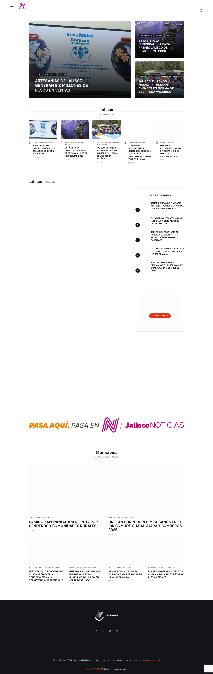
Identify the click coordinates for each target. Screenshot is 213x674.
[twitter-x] (103, 631)
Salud (129, 568)
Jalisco (63, 74)
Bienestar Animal (36, 568)
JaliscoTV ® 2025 (93, 669)
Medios (170, 35)
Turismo (50, 517)
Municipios (41, 517)
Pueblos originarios (170, 76)
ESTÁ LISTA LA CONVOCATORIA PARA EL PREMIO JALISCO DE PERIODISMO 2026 (156, 46)
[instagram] (117, 631)
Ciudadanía (133, 142)
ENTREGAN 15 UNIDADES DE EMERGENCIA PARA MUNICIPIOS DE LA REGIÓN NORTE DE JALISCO (84, 576)
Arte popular (50, 74)
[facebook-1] (96, 631)
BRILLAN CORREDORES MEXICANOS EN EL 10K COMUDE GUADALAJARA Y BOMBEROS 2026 (145, 526)
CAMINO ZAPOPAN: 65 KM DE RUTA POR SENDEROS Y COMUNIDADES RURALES (63, 524)
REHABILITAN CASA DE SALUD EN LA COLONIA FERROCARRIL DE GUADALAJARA (125, 574)
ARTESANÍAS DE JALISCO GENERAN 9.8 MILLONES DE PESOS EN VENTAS (61, 85)
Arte (38, 74)
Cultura (143, 76)
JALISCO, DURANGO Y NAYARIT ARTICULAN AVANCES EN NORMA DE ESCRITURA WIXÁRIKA (156, 86)
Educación (152, 568)
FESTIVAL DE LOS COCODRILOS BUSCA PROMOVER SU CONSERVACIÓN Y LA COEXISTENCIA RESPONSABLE (46, 576)
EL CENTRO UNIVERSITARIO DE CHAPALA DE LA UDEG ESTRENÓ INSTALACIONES (166, 574)
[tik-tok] (110, 631)
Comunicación (146, 35)
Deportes (112, 517)
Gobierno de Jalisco (77, 568)
